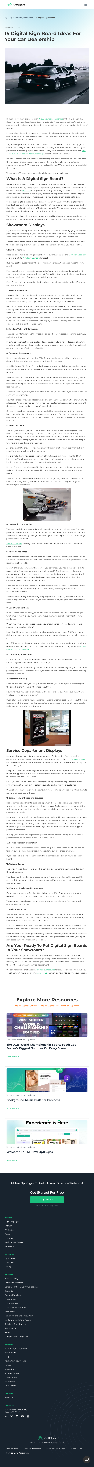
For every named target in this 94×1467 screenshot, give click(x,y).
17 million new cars (31, 258)
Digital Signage (12, 1222)
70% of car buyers (14, 544)
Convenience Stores (14, 1283)
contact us (42, 973)
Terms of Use (76, 1449)
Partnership (10, 1381)
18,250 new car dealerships (51, 119)
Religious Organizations (15, 1324)
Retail (7, 1332)
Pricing (8, 1267)
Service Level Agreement (17, 1453)
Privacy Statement (32, 1449)
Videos (8, 1365)
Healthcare (10, 1312)
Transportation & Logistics (16, 1336)
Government (10, 1299)
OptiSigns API (11, 1377)
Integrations (10, 1369)
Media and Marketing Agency (18, 1320)
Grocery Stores (11, 1303)
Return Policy (12, 1449)
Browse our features (45, 970)
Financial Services (13, 1295)
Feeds (7, 1234)
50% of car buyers (77, 759)
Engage (8, 1226)
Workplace (9, 1230)
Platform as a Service (14, 1242)
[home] (16, 4)
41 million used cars (77, 255)
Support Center (12, 1373)
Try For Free (47, 1200)
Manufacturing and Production (19, 1316)
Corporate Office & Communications (21, 1287)
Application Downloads (15, 1361)
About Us (9, 1398)
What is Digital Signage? (16, 1348)
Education (9, 1291)
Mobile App (10, 1246)
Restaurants (10, 1328)
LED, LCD (26, 190)
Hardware (9, 1238)
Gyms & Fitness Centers (15, 1307)
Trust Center (10, 1386)
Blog (7, 1357)
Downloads (10, 1262)
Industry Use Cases (24, 18)
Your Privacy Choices (55, 1449)
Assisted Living (11, 1279)
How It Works (11, 1353)
